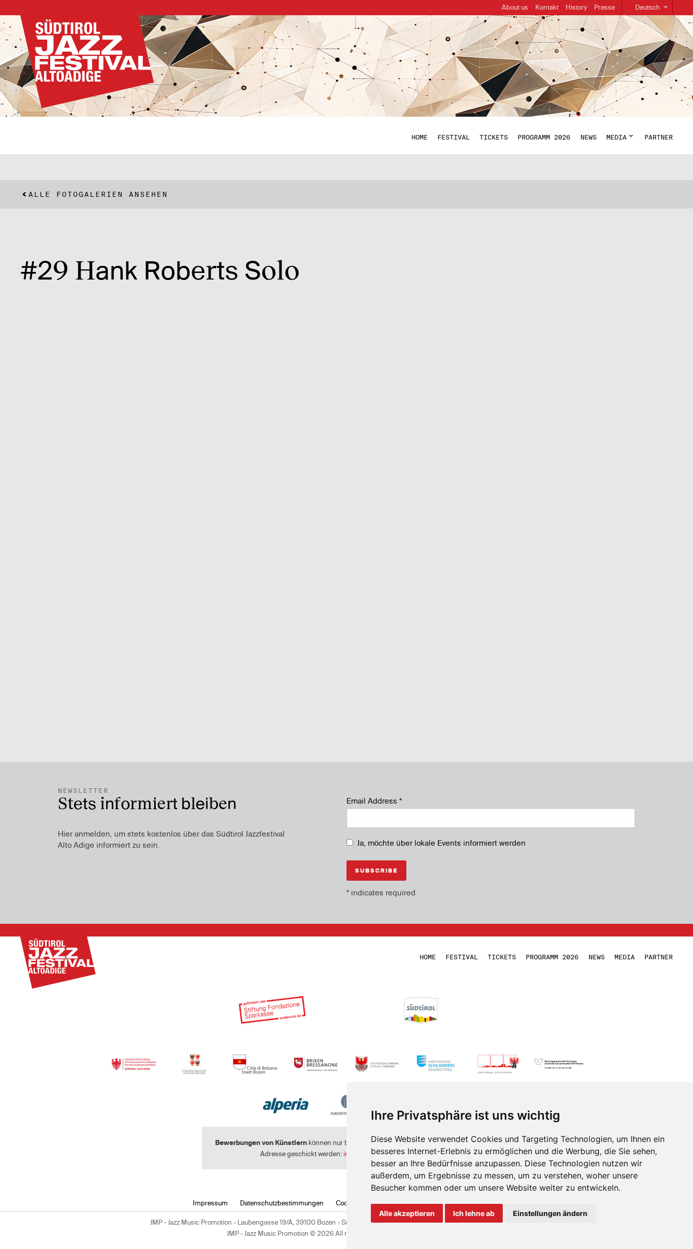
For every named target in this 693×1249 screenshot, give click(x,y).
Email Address (374, 801)
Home (419, 137)
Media (616, 137)
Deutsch (647, 7)
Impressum (210, 1203)
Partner (658, 137)
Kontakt (547, 7)
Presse (604, 7)
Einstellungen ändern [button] (550, 1213)
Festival (453, 137)
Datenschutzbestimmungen (282, 1203)
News (588, 137)
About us (515, 7)
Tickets (493, 137)
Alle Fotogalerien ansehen (98, 194)
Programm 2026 (543, 137)
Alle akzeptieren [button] (407, 1213)
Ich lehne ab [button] (474, 1213)
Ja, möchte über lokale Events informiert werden (441, 843)
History (576, 7)
